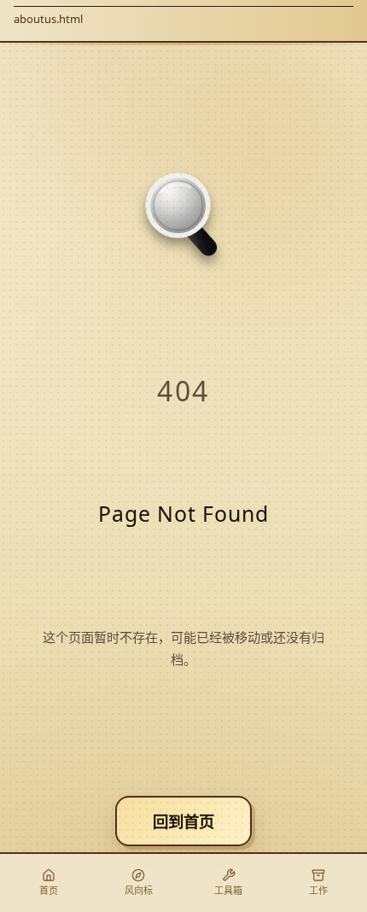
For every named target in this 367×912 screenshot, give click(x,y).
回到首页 (183, 821)
